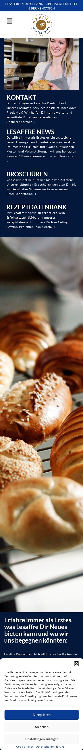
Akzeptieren (41, 715)
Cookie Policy (25, 746)
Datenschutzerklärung (50, 746)
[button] (76, 664)
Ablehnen (41, 727)
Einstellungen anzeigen (41, 739)
